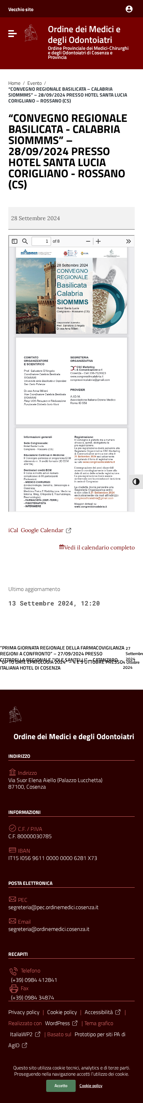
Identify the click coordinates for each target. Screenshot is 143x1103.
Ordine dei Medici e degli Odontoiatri (74, 736)
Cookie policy (90, 1085)
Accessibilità (99, 1012)
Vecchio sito (20, 9)
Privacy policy (24, 1012)
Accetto (60, 1085)
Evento (34, 83)
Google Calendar (42, 530)
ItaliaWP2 (21, 1034)
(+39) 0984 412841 (33, 980)
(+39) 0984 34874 (32, 997)
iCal (13, 530)
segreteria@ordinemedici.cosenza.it (49, 929)
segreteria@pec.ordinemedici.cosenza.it (53, 907)
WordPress (57, 1023)
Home (14, 83)
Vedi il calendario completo (99, 547)
